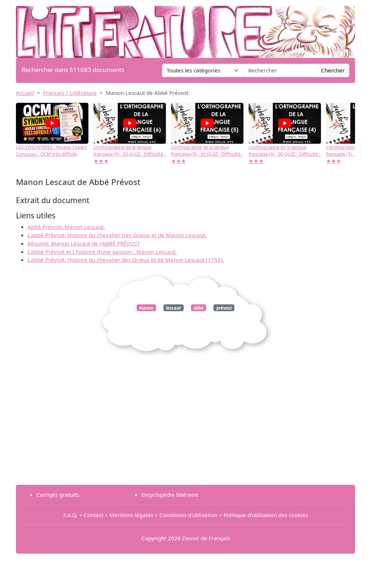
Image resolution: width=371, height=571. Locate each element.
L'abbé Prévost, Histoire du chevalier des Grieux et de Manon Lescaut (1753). (126, 259)
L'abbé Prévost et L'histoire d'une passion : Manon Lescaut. (102, 251)
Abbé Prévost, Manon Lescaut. (66, 226)
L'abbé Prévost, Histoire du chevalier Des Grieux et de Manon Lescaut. (117, 235)
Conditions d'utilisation (188, 514)
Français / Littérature (70, 92)
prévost (224, 308)
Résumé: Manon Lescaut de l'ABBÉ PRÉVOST (84, 243)
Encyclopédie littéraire (169, 494)
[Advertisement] (185, 428)
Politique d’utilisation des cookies (266, 514)
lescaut (173, 308)
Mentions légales (131, 514)
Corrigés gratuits (57, 494)
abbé (198, 308)
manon (146, 308)
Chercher (333, 70)
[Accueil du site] (185, 28)
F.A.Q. (70, 514)
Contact (93, 514)
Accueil (25, 92)
